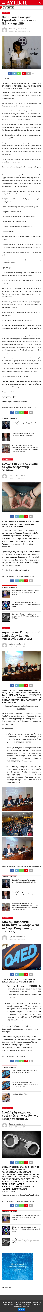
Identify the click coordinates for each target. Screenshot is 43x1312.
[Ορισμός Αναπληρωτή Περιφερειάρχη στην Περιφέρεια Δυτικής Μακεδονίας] (6, 425)
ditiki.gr (12, 408)
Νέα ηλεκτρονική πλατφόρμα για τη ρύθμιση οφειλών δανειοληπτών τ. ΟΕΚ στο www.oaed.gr (25, 1084)
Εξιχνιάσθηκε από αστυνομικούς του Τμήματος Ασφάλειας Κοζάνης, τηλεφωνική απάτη (26, 604)
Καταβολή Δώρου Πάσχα (20, 1094)
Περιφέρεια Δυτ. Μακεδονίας (25, 408)
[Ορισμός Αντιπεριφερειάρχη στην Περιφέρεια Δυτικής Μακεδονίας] (6, 437)
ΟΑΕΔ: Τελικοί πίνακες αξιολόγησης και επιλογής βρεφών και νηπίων (24, 1071)
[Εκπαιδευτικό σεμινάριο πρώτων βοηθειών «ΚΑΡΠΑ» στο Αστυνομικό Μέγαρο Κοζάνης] (6, 594)
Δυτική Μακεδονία (18, 29)
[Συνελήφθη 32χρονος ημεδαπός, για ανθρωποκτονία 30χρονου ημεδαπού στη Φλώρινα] (6, 617)
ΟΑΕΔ (23, 1056)
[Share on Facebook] (10, 73)
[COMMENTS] (33, 73)
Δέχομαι (21, 1309)
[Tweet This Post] (14, 73)
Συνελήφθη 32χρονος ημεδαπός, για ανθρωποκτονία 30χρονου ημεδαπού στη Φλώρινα (25, 616)
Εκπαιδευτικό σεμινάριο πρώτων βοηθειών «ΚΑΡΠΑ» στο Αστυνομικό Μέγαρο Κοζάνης (26, 592)
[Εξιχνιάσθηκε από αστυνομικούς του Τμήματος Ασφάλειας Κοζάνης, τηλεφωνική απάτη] (6, 605)
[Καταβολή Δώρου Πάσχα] (6, 1097)
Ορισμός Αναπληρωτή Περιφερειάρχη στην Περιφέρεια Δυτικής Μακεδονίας (24, 423)
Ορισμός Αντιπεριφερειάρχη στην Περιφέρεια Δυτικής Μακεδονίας (23, 435)
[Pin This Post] (24, 73)
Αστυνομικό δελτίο (27, 576)
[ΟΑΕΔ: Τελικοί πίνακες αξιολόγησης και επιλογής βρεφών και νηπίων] (6, 1074)
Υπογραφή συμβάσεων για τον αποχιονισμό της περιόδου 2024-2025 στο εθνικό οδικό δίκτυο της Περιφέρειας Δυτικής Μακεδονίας (25, 448)
